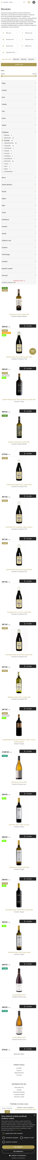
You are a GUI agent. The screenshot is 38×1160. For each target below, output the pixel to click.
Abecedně (31, 59)
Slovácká (8, 140)
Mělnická (8, 135)
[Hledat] (24, 2)
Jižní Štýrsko (9, 148)
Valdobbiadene (9, 171)
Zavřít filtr (19, 64)
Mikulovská (9, 138)
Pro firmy (19, 1075)
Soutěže (19, 1090)
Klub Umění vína (19, 1087)
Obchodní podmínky (19, 1092)
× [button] (34, 1115)
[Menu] (34, 2)
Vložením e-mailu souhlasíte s (25, 1108)
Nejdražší (23, 59)
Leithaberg (8, 156)
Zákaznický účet (19, 1073)
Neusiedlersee (9, 158)
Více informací (18, 1130)
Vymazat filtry (18, 280)
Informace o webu (19, 1097)
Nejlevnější (16, 59)
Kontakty (19, 1068)
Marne (7, 169)
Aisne (7, 166)
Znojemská (9, 145)
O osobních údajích (19, 1094)
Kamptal (8, 151)
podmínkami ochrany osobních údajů (25, 1109)
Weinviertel (8, 161)
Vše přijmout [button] (18, 1147)
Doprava (19, 1070)
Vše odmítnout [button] (18, 1151)
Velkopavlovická (10, 143)
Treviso (7, 163)
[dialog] (18, 1136)
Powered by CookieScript (18, 1158)
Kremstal (8, 153)
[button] (18, 1155)
